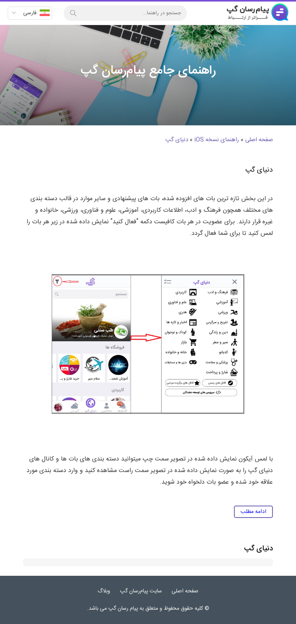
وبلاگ (104, 591)
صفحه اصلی (259, 140)
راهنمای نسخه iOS (216, 140)
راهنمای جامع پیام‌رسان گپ (257, 13)
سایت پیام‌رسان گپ (141, 591)
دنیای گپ (176, 140)
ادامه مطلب (253, 511)
